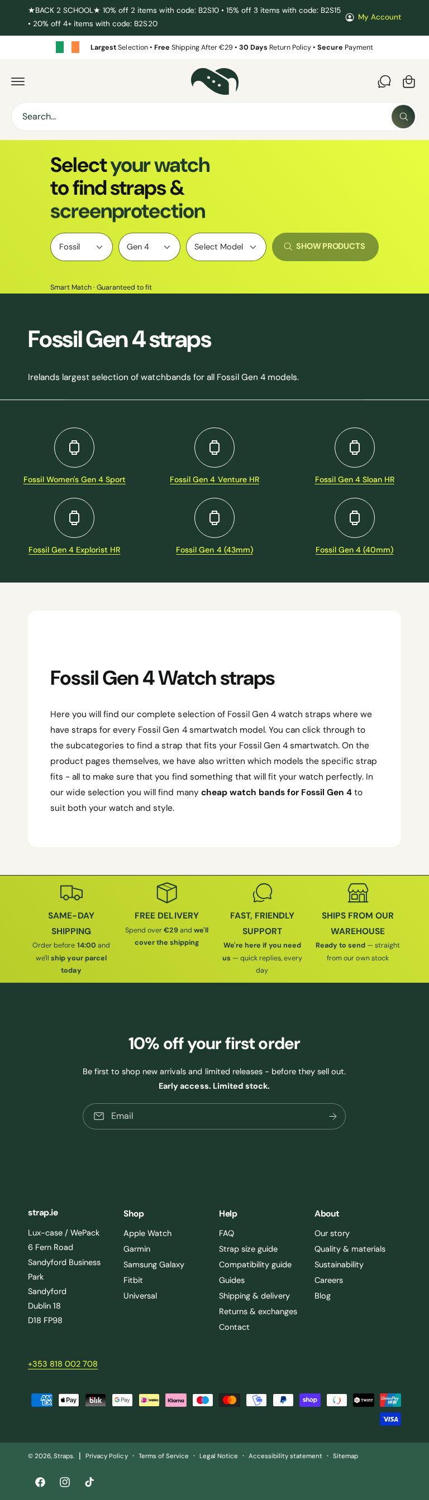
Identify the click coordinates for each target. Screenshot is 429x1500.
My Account (379, 17)
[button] (18, 81)
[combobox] (214, 116)
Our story (332, 1233)
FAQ (226, 1233)
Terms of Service (164, 1456)
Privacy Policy (106, 1456)
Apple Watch (147, 1233)
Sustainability (339, 1264)
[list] (214, 47)
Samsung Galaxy (153, 1264)
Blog (322, 1296)
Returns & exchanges (258, 1311)
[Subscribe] (333, 1116)
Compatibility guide (255, 1264)
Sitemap (345, 1456)
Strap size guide (248, 1249)
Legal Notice (218, 1456)
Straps (63, 1456)
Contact (234, 1327)
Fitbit (133, 1280)
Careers (328, 1280)
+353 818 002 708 (63, 1364)
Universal (140, 1296)
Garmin (136, 1249)
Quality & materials (349, 1249)
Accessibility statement (285, 1456)
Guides (232, 1280)
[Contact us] (384, 81)
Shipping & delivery (254, 1296)
